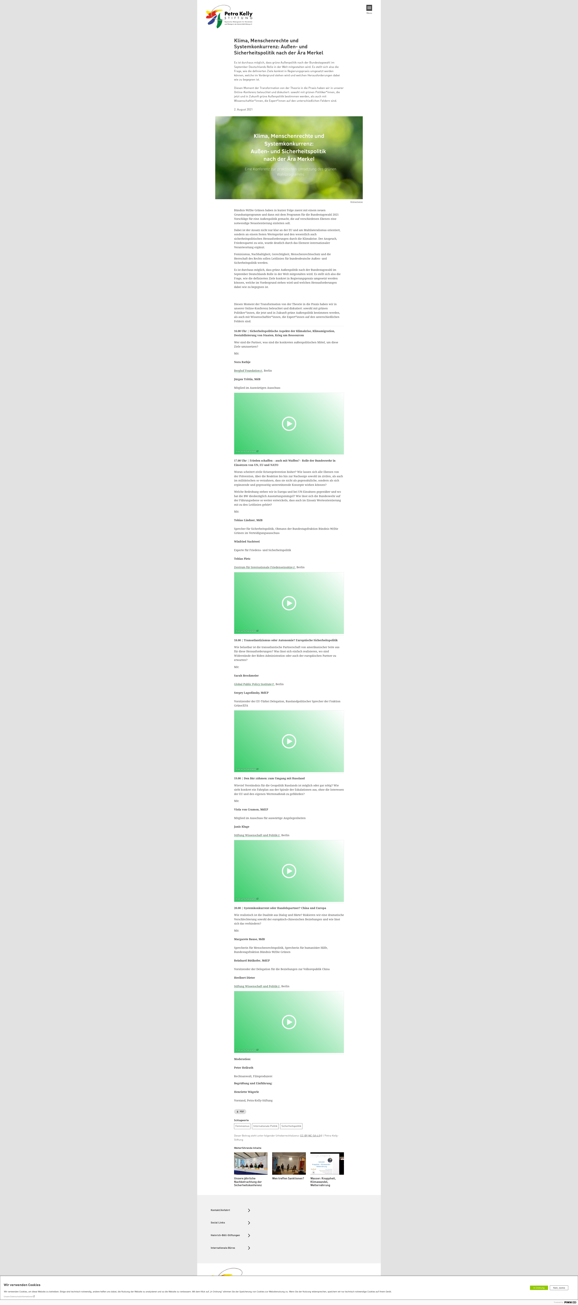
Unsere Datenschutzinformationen (18, 1296)
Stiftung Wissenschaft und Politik (255, 835)
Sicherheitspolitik (291, 1126)
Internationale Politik (265, 1126)
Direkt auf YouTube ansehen (246, 452)
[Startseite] (229, 16)
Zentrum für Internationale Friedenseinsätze (263, 567)
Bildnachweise (356, 202)
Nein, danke (559, 1287)
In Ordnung (539, 1287)
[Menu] (369, 8)
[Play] (289, 424)
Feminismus (242, 1126)
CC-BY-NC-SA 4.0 (310, 1136)
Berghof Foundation (247, 370)
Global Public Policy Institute (253, 684)
